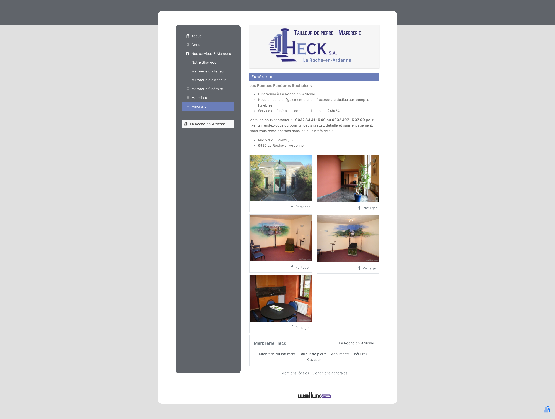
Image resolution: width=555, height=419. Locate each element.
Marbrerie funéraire (207, 89)
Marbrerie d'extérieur (208, 80)
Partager (302, 207)
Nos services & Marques (211, 53)
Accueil (197, 36)
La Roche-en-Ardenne (208, 124)
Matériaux (199, 97)
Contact (198, 45)
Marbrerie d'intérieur (208, 71)
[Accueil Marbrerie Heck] (314, 46)
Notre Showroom (205, 62)
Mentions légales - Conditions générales (314, 373)
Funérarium (200, 106)
